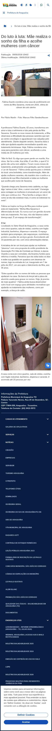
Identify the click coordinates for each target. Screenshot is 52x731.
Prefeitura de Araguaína (17, 13)
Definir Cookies (26, 715)
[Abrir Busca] (48, 5)
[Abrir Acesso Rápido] (35, 5)
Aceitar (26, 722)
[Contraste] (22, 5)
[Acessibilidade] (26, 5)
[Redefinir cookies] (30, 5)
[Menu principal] (4, 12)
